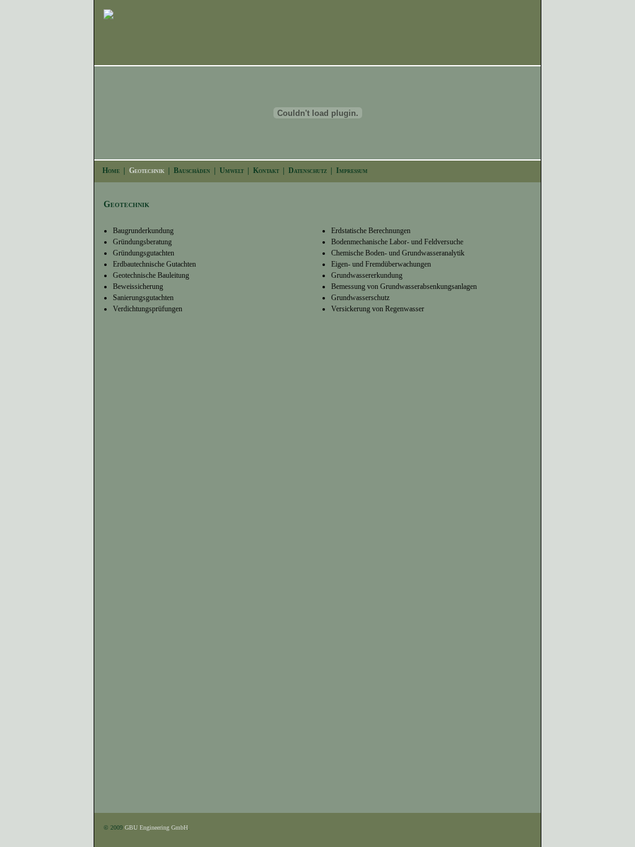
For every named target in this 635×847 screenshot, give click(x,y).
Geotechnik (146, 170)
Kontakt (266, 170)
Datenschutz (307, 170)
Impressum (352, 170)
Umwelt (232, 170)
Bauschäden (192, 170)
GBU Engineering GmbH (156, 827)
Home (111, 170)
